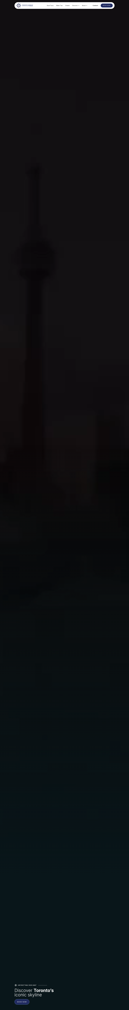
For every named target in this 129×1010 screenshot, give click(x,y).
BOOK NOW (106, 5)
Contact (95, 5)
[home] (24, 5)
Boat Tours (50, 5)
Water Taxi (59, 5)
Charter (67, 5)
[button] (75, 5)
